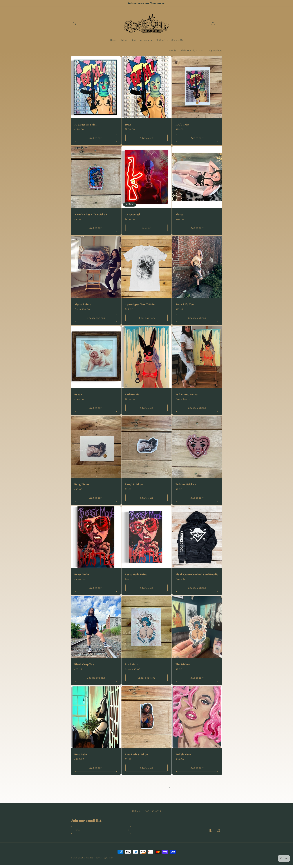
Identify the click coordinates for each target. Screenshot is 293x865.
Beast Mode (81, 574)
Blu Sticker (182, 664)
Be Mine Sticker (185, 484)
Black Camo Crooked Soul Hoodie (196, 574)
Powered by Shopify (104, 858)
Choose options (96, 318)
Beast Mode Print (136, 574)
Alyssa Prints (82, 304)
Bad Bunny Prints (186, 394)
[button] (74, 23)
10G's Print (182, 124)
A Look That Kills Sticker (90, 214)
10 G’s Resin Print (85, 124)
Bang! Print (81, 484)
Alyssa (179, 214)
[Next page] (169, 787)
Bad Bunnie (132, 394)
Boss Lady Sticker (136, 754)
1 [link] (123, 787)
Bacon (78, 394)
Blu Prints (131, 664)
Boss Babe (80, 754)
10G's (128, 124)
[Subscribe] (127, 830)
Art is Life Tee (184, 304)
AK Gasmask (133, 214)
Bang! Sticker (134, 484)
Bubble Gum (183, 754)
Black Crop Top (84, 664)
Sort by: (173, 50)
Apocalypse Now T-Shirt (140, 304)
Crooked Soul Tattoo (87, 858)
